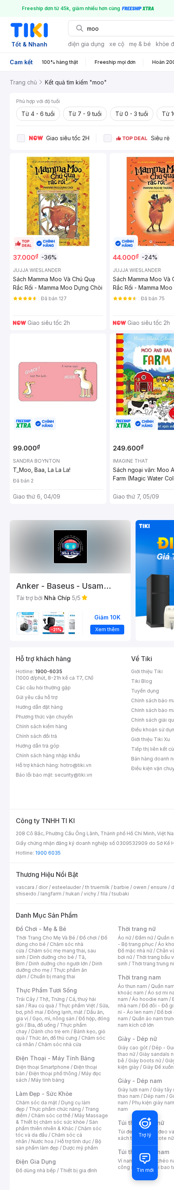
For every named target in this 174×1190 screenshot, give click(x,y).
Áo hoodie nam (150, 999)
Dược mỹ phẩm (80, 1148)
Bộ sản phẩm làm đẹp (58, 1144)
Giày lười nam (133, 1090)
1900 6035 (48, 853)
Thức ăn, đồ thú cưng (53, 1038)
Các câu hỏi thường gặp (43, 688)
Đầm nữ (144, 938)
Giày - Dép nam (140, 1080)
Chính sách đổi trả (36, 736)
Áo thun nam (132, 986)
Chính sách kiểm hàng (41, 726)
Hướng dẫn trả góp (37, 746)
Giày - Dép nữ (137, 1038)
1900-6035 (48, 671)
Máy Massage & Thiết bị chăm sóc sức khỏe (62, 1118)
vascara (25, 887)
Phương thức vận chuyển (44, 717)
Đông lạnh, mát (65, 1012)
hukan (73, 894)
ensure (159, 887)
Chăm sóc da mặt (36, 1102)
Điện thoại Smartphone (43, 1067)
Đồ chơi (88, 938)
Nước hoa (42, 1141)
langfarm (51, 894)
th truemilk (97, 887)
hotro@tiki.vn (75, 765)
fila (104, 894)
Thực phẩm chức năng (55, 1109)
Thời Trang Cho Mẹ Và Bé (45, 938)
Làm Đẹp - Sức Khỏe (44, 1093)
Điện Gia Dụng (36, 1161)
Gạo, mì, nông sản (53, 1018)
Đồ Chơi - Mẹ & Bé (41, 928)
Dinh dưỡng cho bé (52, 957)
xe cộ (116, 43)
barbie (121, 887)
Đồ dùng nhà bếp (36, 1170)
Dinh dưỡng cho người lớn (58, 963)
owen (139, 887)
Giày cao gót (133, 1048)
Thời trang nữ (137, 928)
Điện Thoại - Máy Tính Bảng (55, 1058)
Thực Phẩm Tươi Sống (46, 990)
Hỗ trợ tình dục (74, 1141)
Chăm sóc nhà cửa (59, 1044)
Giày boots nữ (144, 1060)
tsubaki (120, 894)
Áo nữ (124, 938)
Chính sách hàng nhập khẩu (48, 755)
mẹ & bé (140, 43)
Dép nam (154, 1096)
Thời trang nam (139, 977)
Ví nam (126, 1161)
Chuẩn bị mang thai (52, 976)
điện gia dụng (86, 43)
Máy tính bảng (47, 1080)
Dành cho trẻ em (50, 1031)
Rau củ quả (41, 1006)
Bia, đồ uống (42, 1025)
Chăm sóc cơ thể (50, 1115)
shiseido (26, 894)
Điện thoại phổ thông (53, 1073)
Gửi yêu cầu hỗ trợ (36, 697)
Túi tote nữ (161, 1138)
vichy (90, 894)
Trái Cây (25, 999)
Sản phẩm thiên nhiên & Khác (57, 1125)
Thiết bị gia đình (78, 1170)
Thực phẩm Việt (76, 1006)
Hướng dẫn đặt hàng (39, 707)
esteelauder (66, 887)
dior (43, 887)
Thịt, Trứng (52, 999)
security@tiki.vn (73, 775)
